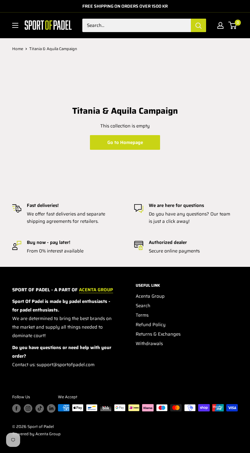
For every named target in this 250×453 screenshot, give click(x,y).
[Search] (198, 25)
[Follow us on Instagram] (28, 408)
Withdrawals (149, 343)
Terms (142, 315)
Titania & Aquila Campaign (53, 49)
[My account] (220, 25)
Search (143, 305)
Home (17, 49)
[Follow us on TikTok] (39, 408)
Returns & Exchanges (158, 334)
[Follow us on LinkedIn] (51, 408)
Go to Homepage (125, 142)
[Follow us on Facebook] (16, 408)
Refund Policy (151, 324)
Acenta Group (150, 296)
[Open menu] (15, 25)
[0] (233, 25)
